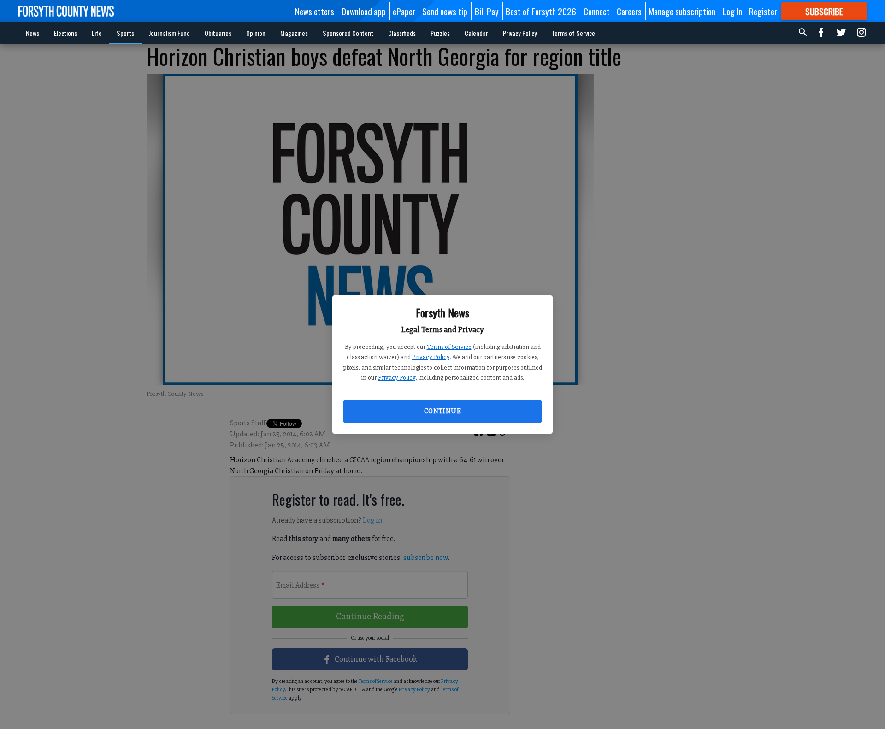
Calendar (476, 33)
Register (763, 11)
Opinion (256, 33)
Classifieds (402, 33)
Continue (442, 411)
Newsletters (314, 11)
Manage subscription (682, 11)
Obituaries (218, 33)
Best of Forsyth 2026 (541, 11)
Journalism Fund (169, 33)
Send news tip (444, 11)
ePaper (404, 11)
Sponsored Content (348, 33)
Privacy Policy (430, 357)
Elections (65, 33)
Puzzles (440, 33)
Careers (629, 11)
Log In (732, 11)
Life (97, 33)
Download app (364, 11)
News (32, 33)
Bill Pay (487, 11)
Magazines (294, 33)
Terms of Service (449, 347)
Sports (125, 33)
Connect (597, 11)
